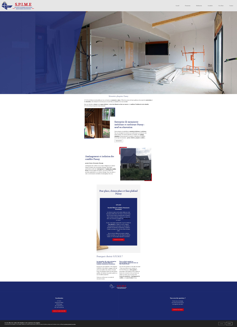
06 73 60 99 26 (60, 307)
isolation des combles (111, 169)
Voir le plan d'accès (59, 311)
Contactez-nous (118, 239)
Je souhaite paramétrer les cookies (69, 324)
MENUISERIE (119, 141)
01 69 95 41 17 (60, 305)
